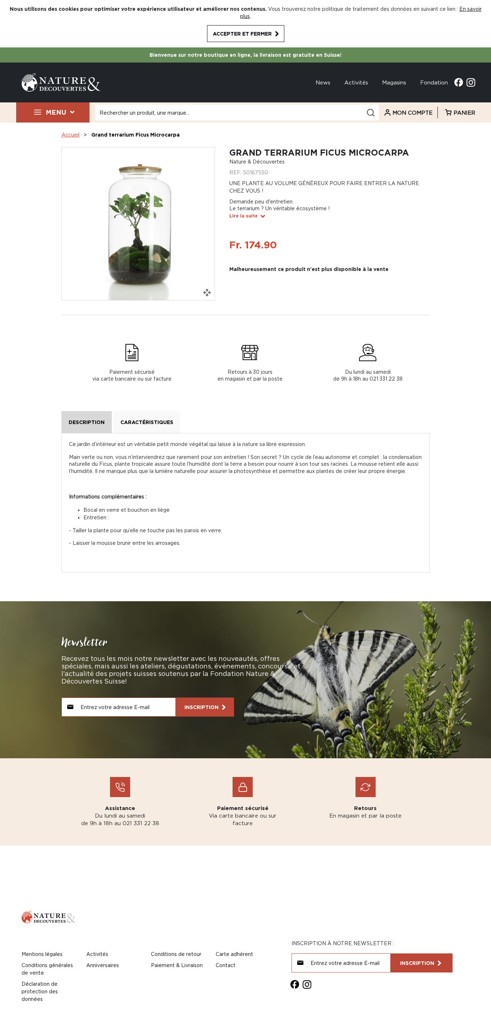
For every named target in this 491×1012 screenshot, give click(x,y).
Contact (225, 965)
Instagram (471, 82)
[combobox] (237, 112)
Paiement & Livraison (177, 965)
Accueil (70, 134)
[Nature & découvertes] (61, 81)
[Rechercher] (371, 112)
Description (87, 422)
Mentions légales (42, 954)
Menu (56, 112)
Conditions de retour (176, 954)
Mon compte (412, 112)
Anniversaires (102, 965)
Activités (356, 82)
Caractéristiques (146, 422)
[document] (245, 23)
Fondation (434, 82)
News (323, 82)
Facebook (458, 82)
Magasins (394, 82)
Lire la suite (243, 215)
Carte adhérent (234, 954)
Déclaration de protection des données (40, 991)
